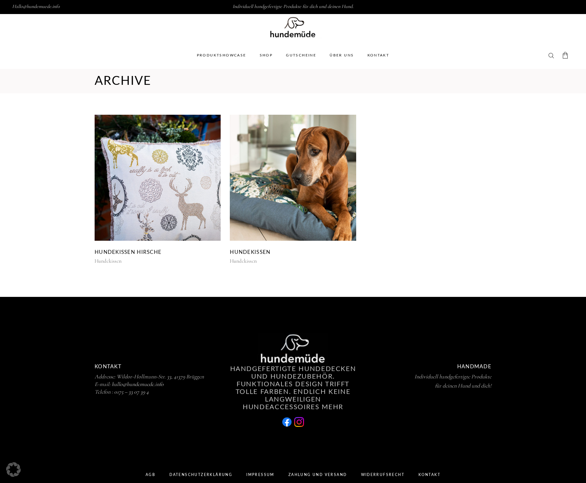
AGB (150, 475)
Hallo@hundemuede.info (36, 6)
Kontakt (429, 475)
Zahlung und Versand (317, 475)
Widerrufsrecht (383, 475)
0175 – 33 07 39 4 (131, 391)
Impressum (260, 475)
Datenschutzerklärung (200, 475)
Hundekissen (108, 261)
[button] (13, 469)
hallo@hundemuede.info (138, 384)
